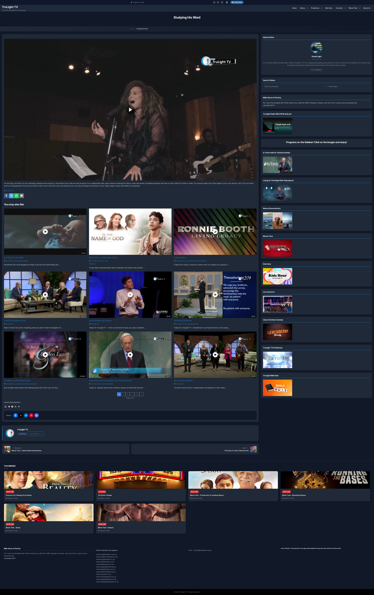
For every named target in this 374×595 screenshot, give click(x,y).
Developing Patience (183, 320)
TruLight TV (10, 7)
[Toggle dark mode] (226, 2)
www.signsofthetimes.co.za (106, 579)
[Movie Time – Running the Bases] (325, 480)
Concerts (339, 8)
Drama (93, 264)
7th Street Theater (105, 495)
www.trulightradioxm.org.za (106, 554)
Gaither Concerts (201, 261)
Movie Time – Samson (106, 528)
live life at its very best (13, 257)
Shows (302, 8)
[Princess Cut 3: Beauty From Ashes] (49, 480)
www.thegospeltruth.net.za (106, 567)
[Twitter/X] (218, 2)
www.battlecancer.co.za (105, 564)
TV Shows (102, 491)
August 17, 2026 (289, 498)
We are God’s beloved (183, 380)
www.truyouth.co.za (103, 574)
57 (137, 394)
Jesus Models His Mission (100, 320)
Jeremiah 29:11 (268, 105)
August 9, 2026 (104, 530)
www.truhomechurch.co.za (106, 577)
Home (294, 8)
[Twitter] (11, 195)
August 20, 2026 (197, 498)
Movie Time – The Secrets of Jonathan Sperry (207, 495)
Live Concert (189, 261)
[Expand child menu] (307, 8)
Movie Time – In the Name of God (103, 257)
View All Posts (34, 434)
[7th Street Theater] (141, 480)
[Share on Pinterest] (31, 415)
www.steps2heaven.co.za (105, 569)
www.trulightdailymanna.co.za (107, 582)
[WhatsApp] (16, 195)
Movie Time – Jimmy (13, 528)
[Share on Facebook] (15, 415)
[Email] (21, 195)
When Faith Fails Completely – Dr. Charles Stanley (110, 380)
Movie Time (353, 8)
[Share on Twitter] (21, 415)
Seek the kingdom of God (15, 320)
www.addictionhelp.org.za (106, 572)
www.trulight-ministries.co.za (107, 557)
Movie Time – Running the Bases (294, 495)
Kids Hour (328, 8)
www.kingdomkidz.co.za (105, 559)
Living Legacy (180, 257)
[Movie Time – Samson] (141, 512)
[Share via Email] (36, 415)
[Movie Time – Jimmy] (49, 512)
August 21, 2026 (13, 498)
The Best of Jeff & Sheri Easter (17, 380)
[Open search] (222, 2)
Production (315, 8)
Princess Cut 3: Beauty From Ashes (19, 495)
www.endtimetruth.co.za (105, 562)
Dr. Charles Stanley (21, 261)
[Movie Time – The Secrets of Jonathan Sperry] (233, 480)
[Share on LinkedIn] (26, 415)
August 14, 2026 (13, 530)
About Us (366, 8)
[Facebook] (214, 2)
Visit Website (317, 69)
